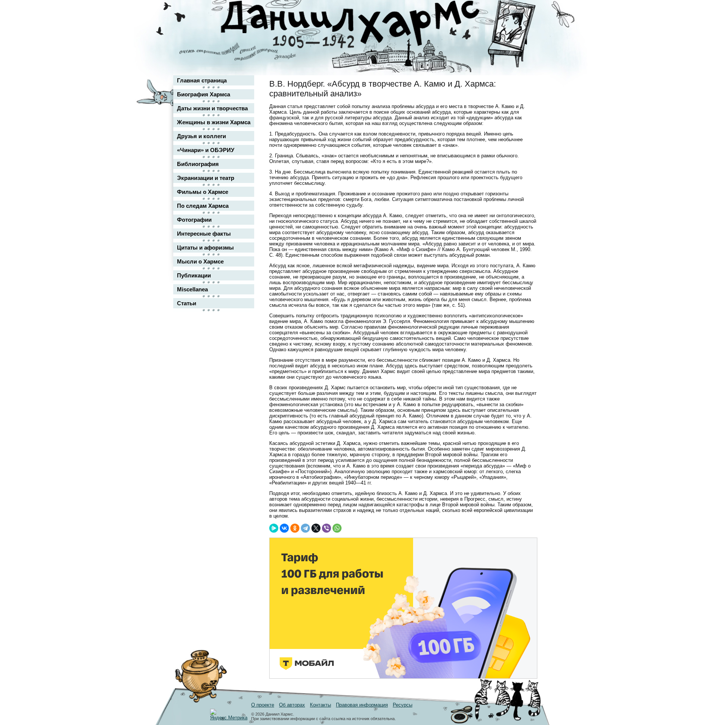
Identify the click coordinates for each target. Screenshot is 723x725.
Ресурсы (402, 705)
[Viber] (326, 528)
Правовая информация (362, 705)
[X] (315, 528)
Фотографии (194, 219)
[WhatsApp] (337, 528)
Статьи (186, 303)
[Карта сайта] (526, 12)
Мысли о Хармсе (200, 261)
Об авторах (292, 705)
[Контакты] (526, 27)
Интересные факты (204, 233)
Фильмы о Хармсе (202, 192)
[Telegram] (305, 528)
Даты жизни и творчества (212, 108)
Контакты (320, 705)
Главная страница (202, 80)
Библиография (198, 164)
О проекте (262, 705)
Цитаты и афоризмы (205, 247)
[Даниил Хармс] (364, 24)
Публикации (194, 275)
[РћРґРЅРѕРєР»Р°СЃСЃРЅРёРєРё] (294, 528)
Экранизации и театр (205, 178)
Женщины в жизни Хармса (213, 122)
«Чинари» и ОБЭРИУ (205, 150)
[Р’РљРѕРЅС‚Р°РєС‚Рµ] (284, 528)
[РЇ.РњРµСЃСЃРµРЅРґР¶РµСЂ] (273, 528)
